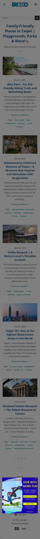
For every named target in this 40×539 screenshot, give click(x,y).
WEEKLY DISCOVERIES (30, 496)
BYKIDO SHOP (30, 504)
